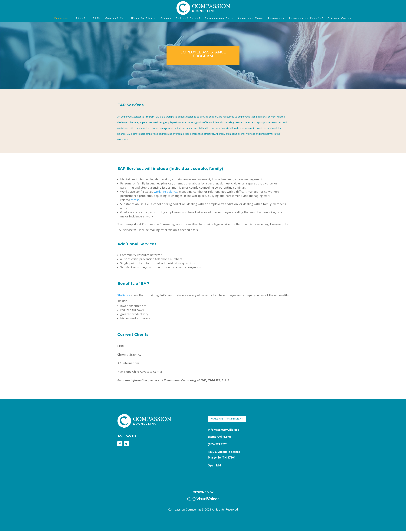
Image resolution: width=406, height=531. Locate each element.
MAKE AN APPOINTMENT (227, 418)
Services (61, 18)
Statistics (123, 295)
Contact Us (114, 18)
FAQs (97, 18)
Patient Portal (188, 18)
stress (135, 200)
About (80, 18)
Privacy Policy (339, 18)
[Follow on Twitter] (126, 443)
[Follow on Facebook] (119, 443)
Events (166, 18)
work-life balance (165, 191)
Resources (276, 18)
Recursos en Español (306, 18)
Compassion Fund (219, 18)
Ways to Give (142, 18)
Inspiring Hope (250, 18)
